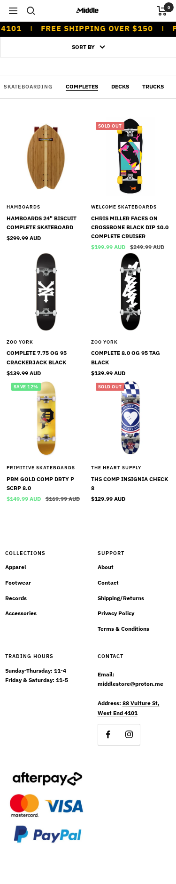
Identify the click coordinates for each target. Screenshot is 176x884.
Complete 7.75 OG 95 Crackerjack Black (37, 357)
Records (16, 598)
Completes (82, 86)
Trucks (153, 86)
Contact (108, 582)
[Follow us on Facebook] (108, 734)
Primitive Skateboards (41, 468)
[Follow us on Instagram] (129, 734)
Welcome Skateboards (124, 207)
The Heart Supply (116, 468)
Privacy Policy (116, 613)
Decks (120, 86)
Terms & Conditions (123, 628)
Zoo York (20, 342)
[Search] (31, 11)
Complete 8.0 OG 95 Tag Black (125, 357)
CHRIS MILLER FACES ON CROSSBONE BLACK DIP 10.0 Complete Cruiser (129, 227)
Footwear (18, 582)
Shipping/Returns (121, 598)
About (106, 567)
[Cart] (162, 11)
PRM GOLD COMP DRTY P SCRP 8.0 (40, 483)
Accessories (21, 613)
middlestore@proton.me (130, 683)
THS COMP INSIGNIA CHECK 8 (129, 483)
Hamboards (23, 207)
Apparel (15, 567)
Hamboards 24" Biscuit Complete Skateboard (42, 223)
